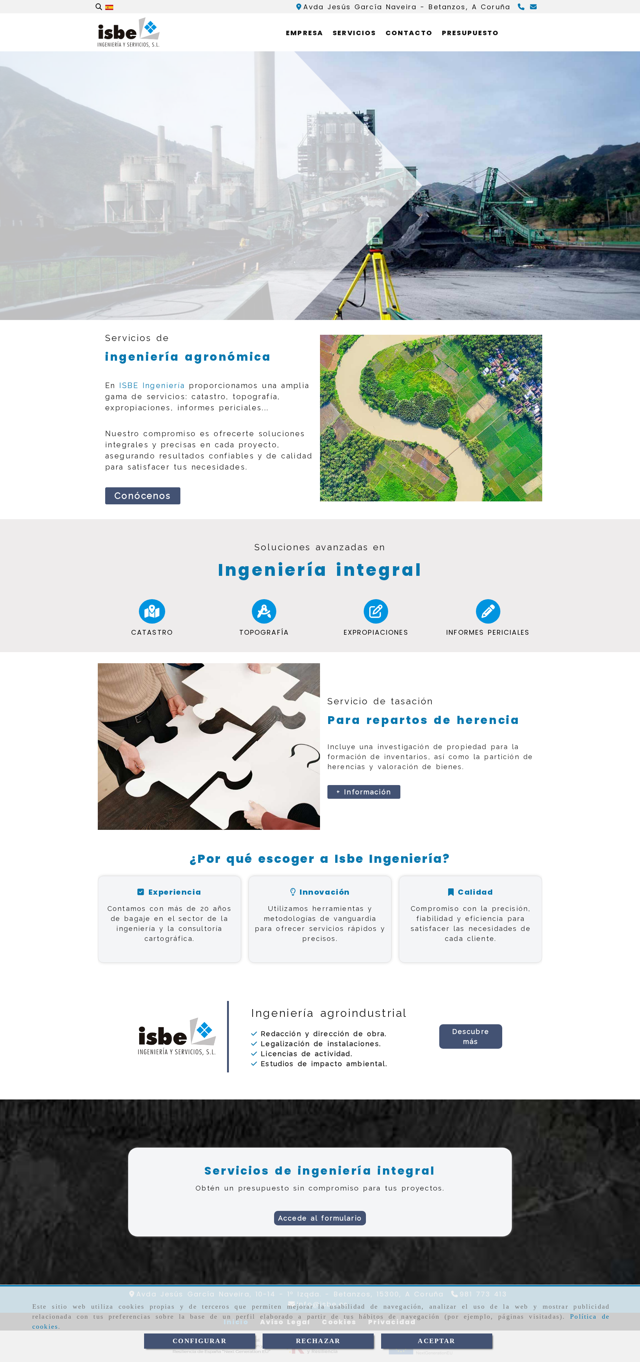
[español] (109, 7)
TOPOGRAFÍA (264, 632)
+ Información (364, 792)
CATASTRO (152, 632)
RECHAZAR (318, 1341)
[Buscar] (99, 6)
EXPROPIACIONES (376, 632)
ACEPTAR (436, 1341)
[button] (470, 1036)
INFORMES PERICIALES (488, 632)
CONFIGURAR (200, 1341)
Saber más (55, 248)
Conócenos (142, 495)
